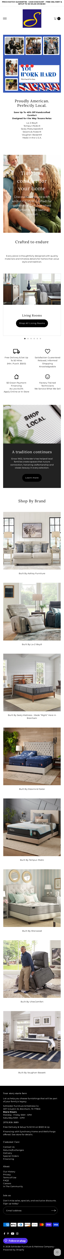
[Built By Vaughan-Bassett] (32, 1040)
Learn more (32, 478)
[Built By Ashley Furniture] (32, 540)
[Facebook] (4, 1234)
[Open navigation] (4, 18)
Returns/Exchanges (13, 1150)
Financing (8, 1159)
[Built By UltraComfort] (32, 969)
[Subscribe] (53, 1210)
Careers (7, 1183)
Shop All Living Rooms (32, 323)
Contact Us (8, 1147)
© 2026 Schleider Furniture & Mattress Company (28, 1246)
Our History (9, 1171)
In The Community (13, 1186)
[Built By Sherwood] (32, 898)
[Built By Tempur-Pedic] (32, 827)
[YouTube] (12, 1234)
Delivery (7, 1153)
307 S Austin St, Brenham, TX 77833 (21, 1109)
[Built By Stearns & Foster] (32, 756)
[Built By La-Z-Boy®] (32, 611)
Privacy (7, 1174)
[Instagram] (17, 1234)
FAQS (6, 1180)
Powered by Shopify (13, 1250)
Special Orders (10, 1156)
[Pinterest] (8, 1234)
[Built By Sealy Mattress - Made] (32, 682)
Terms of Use (9, 1177)
